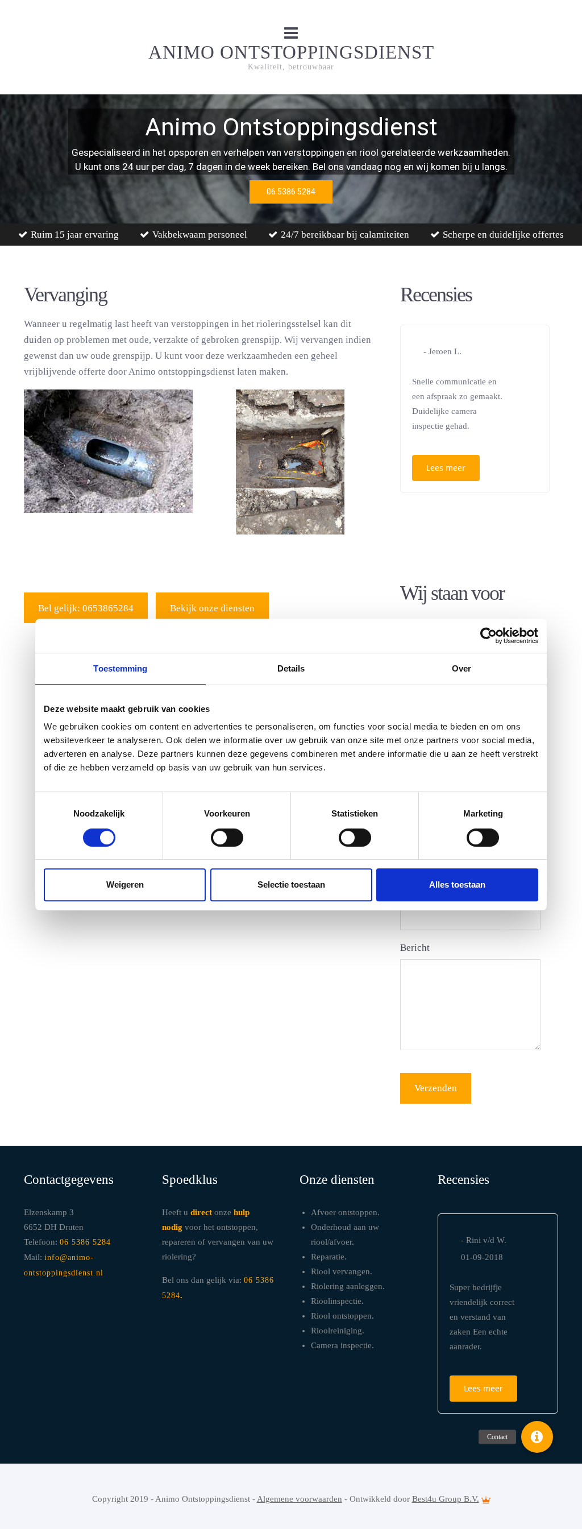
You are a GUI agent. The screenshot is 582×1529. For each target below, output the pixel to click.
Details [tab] (291, 668)
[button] (537, 1437)
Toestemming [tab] (120, 668)
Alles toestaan (457, 884)
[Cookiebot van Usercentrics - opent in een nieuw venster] (488, 635)
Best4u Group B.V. (445, 1498)
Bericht (415, 947)
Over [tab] (461, 668)
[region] (291, 159)
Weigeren (125, 884)
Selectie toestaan (291, 884)
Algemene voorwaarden (299, 1498)
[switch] (227, 837)
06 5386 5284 (85, 1242)
